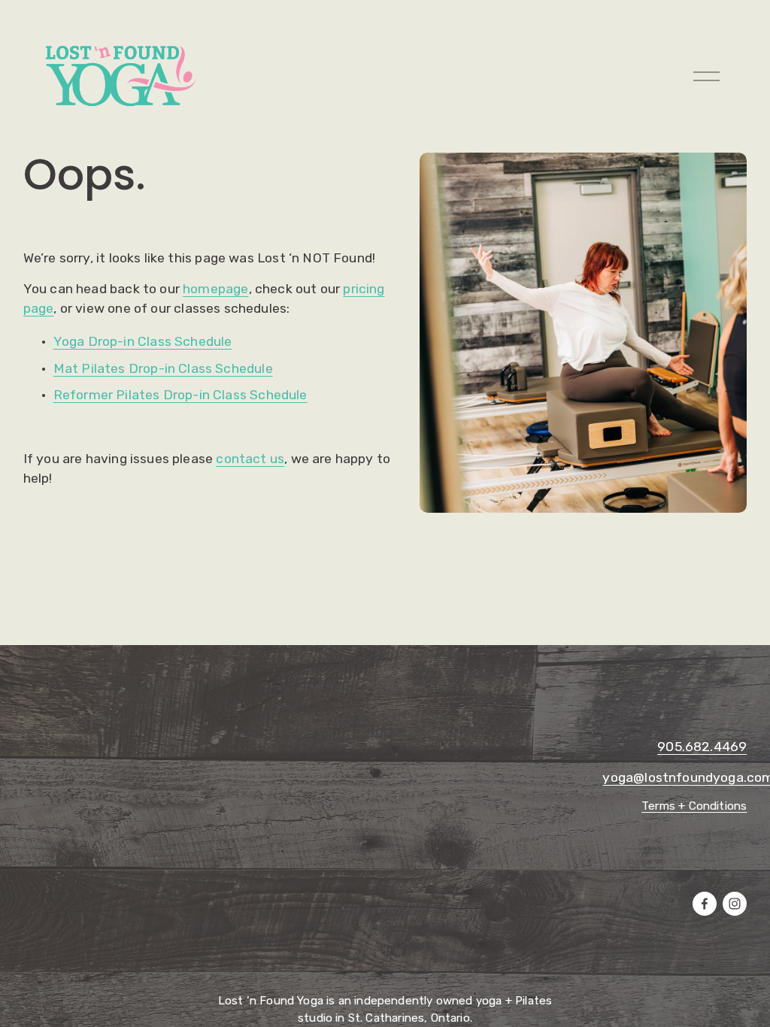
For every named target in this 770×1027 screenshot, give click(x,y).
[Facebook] (705, 904)
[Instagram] (735, 904)
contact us (250, 458)
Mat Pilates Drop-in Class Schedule (163, 368)
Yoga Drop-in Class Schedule (142, 341)
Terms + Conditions (694, 806)
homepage (215, 288)
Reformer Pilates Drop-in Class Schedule (180, 394)
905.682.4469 (702, 746)
